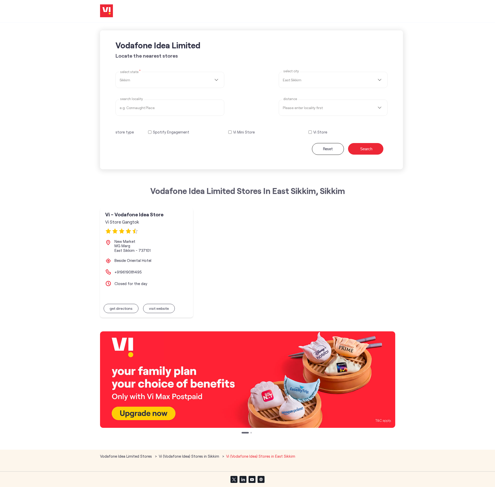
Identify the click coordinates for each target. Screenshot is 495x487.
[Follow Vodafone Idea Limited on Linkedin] (243, 479)
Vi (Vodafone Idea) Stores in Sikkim (189, 456)
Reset (328, 148)
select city (291, 71)
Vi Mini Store (244, 132)
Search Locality (131, 99)
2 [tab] (251, 433)
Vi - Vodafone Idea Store (134, 214)
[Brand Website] (261, 479)
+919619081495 (128, 272)
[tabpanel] (247, 379)
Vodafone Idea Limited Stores (126, 456)
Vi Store (320, 132)
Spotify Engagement (171, 132)
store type (125, 132)
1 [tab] (243, 433)
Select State (130, 71)
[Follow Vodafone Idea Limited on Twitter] (234, 479)
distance (290, 99)
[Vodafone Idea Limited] (106, 11)
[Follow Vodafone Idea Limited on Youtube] (252, 479)
